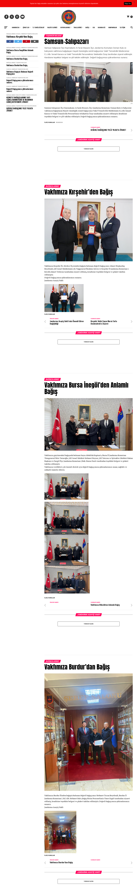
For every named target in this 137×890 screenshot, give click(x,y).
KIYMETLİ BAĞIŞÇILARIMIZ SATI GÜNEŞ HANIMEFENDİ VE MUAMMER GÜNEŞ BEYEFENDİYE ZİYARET (19, 99)
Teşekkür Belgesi (32, 34)
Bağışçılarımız (11, 34)
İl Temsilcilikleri (38, 27)
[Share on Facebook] (10, 41)
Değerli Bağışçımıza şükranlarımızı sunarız (19, 90)
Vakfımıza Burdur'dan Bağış (17, 59)
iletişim (122, 27)
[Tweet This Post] (18, 41)
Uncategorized (31, 106)
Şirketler (26, 27)
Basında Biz (101, 27)
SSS (94, 27)
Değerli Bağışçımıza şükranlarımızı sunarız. (19, 81)
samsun (60, 122)
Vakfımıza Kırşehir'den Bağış (19, 36)
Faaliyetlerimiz (52, 27)
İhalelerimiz (78, 27)
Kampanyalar (112, 27)
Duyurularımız (65, 27)
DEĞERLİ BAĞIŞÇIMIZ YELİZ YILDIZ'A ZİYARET (19, 109)
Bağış (87, 27)
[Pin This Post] (26, 41)
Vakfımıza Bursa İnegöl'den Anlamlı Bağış (19, 51)
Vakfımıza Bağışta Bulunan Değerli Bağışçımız (19, 73)
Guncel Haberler (21, 34)
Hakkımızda (15, 27)
